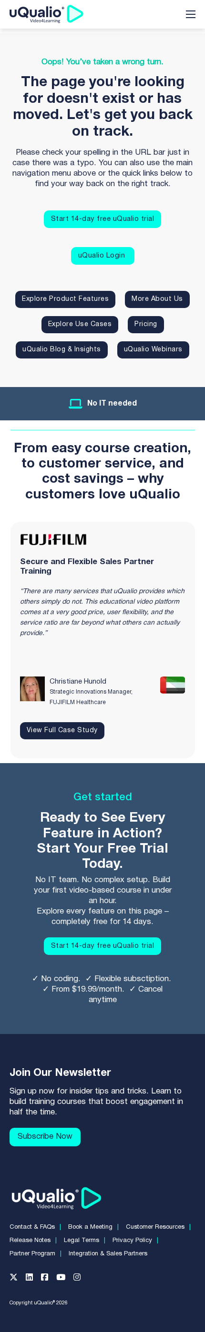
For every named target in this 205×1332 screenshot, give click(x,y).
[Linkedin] (33, 1279)
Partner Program (32, 1254)
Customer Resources (155, 1227)
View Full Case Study (62, 730)
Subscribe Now (45, 1136)
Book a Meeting (90, 1227)
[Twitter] (18, 1279)
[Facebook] (48, 1279)
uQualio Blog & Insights (61, 350)
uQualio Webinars (153, 350)
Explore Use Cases (80, 324)
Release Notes (30, 1240)
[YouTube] (64, 1279)
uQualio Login (102, 255)
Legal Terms (81, 1240)
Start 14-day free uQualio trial (102, 219)
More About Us (157, 299)
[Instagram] (81, 1279)
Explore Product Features (65, 299)
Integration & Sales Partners (108, 1254)
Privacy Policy (132, 1240)
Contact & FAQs (32, 1227)
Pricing (145, 324)
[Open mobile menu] (190, 14)
